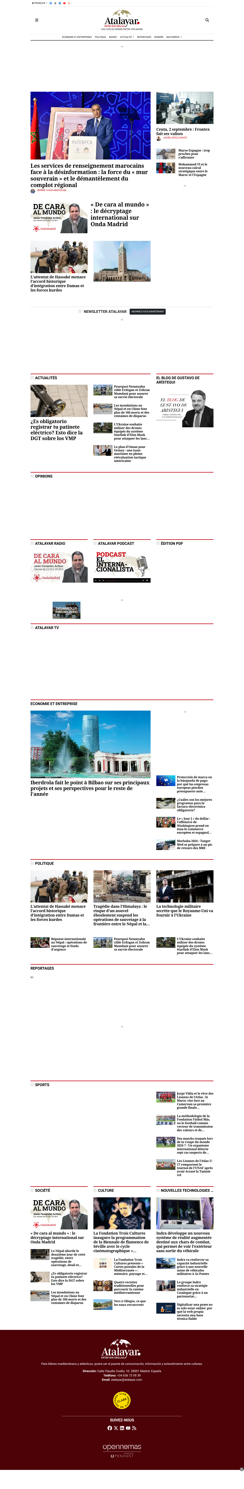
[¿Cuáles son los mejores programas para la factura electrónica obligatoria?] (165, 803)
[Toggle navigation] (36, 20)
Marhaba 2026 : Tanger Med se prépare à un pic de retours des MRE (194, 844)
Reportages (42, 968)
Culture (106, 1190)
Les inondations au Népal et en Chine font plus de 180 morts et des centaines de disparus (131, 411)
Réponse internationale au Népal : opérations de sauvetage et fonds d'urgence (69, 944)
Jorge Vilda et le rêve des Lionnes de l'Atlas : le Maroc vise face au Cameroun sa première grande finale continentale (195, 1101)
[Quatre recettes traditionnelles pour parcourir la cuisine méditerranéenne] (102, 1285)
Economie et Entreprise (53, 704)
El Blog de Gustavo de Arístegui (177, 380)
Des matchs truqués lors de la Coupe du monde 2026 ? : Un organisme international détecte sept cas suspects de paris (195, 1146)
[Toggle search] (207, 20)
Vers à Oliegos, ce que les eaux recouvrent (130, 1303)
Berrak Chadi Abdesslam (51, 190)
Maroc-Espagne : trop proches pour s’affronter (194, 154)
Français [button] (40, 3)
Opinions (43, 476)
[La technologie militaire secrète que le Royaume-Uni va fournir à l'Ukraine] (185, 886)
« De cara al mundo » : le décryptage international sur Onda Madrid (120, 214)
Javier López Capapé (175, 137)
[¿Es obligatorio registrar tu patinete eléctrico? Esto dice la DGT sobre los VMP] (59, 400)
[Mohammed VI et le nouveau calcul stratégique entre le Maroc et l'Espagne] (165, 167)
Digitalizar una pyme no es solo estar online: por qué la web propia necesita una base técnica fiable (195, 1312)
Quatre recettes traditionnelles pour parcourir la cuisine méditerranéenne (129, 1287)
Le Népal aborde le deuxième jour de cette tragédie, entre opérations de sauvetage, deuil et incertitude (68, 1258)
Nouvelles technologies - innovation (198, 1190)
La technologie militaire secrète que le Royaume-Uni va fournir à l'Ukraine (184, 911)
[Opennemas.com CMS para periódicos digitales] (122, 1451)
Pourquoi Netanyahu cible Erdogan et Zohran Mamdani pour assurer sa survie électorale (132, 392)
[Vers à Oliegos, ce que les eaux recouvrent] (102, 1304)
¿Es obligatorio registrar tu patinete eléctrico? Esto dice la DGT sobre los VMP (56, 430)
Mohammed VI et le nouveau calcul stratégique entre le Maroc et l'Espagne (193, 170)
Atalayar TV (47, 627)
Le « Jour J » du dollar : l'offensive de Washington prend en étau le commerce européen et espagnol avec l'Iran (193, 826)
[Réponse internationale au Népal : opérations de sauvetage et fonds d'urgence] (40, 942)
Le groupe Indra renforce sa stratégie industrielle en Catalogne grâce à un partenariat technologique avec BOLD (192, 1289)
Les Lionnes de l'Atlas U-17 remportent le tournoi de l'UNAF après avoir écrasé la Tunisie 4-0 (195, 1168)
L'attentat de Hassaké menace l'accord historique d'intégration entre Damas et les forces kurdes (58, 284)
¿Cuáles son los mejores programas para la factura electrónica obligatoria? (194, 805)
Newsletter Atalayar (105, 311)
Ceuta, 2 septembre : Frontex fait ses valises (183, 131)
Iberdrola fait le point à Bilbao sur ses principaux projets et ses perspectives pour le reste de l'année (89, 788)
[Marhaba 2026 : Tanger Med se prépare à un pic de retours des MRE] (165, 844)
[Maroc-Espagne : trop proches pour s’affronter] (165, 153)
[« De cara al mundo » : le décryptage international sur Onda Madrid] (58, 217)
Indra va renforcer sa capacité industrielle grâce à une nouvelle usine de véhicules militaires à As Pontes (193, 1267)
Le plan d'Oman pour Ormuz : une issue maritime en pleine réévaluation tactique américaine (130, 454)
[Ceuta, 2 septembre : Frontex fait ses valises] (185, 107)
